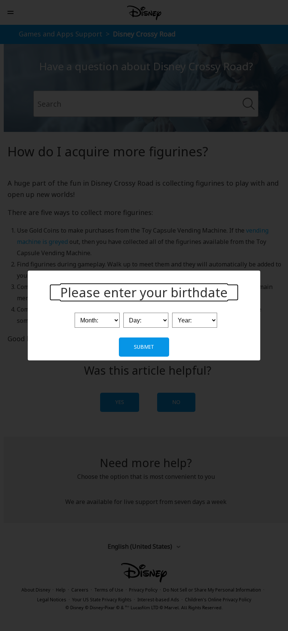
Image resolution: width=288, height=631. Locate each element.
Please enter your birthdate (144, 292)
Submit (144, 346)
